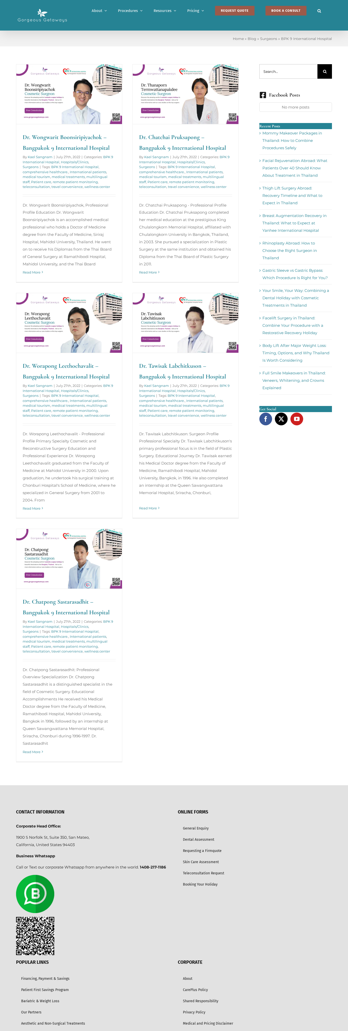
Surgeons (268, 38)
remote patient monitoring (75, 182)
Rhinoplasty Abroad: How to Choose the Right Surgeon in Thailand (289, 250)
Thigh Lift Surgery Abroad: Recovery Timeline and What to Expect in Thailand (292, 195)
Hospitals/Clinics (74, 162)
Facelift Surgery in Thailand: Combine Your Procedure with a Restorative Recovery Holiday (292, 325)
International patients (88, 172)
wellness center (97, 187)
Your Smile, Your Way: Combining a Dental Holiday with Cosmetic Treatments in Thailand (295, 298)
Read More (32, 272)
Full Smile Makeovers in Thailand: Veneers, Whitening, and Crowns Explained (294, 380)
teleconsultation (36, 187)
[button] (319, 10)
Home (238, 38)
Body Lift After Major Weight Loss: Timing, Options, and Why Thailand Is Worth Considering (295, 353)
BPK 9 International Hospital (75, 167)
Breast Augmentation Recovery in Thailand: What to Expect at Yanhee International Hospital (294, 223)
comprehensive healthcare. (45, 172)
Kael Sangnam (40, 157)
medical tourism (36, 177)
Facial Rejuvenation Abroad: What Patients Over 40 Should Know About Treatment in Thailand (294, 168)
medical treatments (68, 177)
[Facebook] (265, 419)
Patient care (41, 182)
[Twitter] (281, 419)
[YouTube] (296, 419)
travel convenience (67, 187)
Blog (252, 38)
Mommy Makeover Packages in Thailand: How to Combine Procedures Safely (292, 140)
